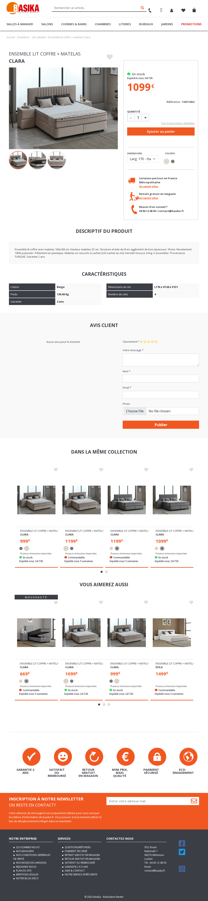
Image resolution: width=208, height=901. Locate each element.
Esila (159, 667)
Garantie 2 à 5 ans (76, 866)
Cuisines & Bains (74, 24)
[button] (101, 572)
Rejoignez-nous (25, 866)
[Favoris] (183, 11)
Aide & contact (74, 870)
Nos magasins (24, 851)
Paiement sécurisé (75, 851)
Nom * (126, 371)
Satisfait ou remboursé (79, 862)
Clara (24, 534)
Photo (126, 404)
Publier (161, 424)
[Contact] (148, 9)
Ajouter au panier (161, 131)
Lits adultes (39, 37)
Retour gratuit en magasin (82, 859)
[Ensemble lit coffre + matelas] (36, 499)
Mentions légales (26, 874)
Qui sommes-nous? (27, 847)
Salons (47, 24)
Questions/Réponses (77, 847)
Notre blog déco (27, 878)
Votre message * (133, 350)
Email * (127, 387)
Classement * (131, 341)
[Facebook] (182, 845)
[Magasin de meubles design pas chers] (22, 13)
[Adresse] (161, 11)
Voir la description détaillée (178, 123)
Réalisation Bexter (113, 897)
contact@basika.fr (154, 870)
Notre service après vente (80, 874)
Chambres (103, 24)
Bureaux (146, 24)
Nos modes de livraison (30, 862)
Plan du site (23, 870)
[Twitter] (182, 853)
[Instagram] (182, 870)
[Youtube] (182, 862)
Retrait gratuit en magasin (82, 855)
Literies (125, 24)
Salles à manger (19, 24)
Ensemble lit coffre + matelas (40, 531)
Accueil (10, 37)
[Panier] (195, 9)
